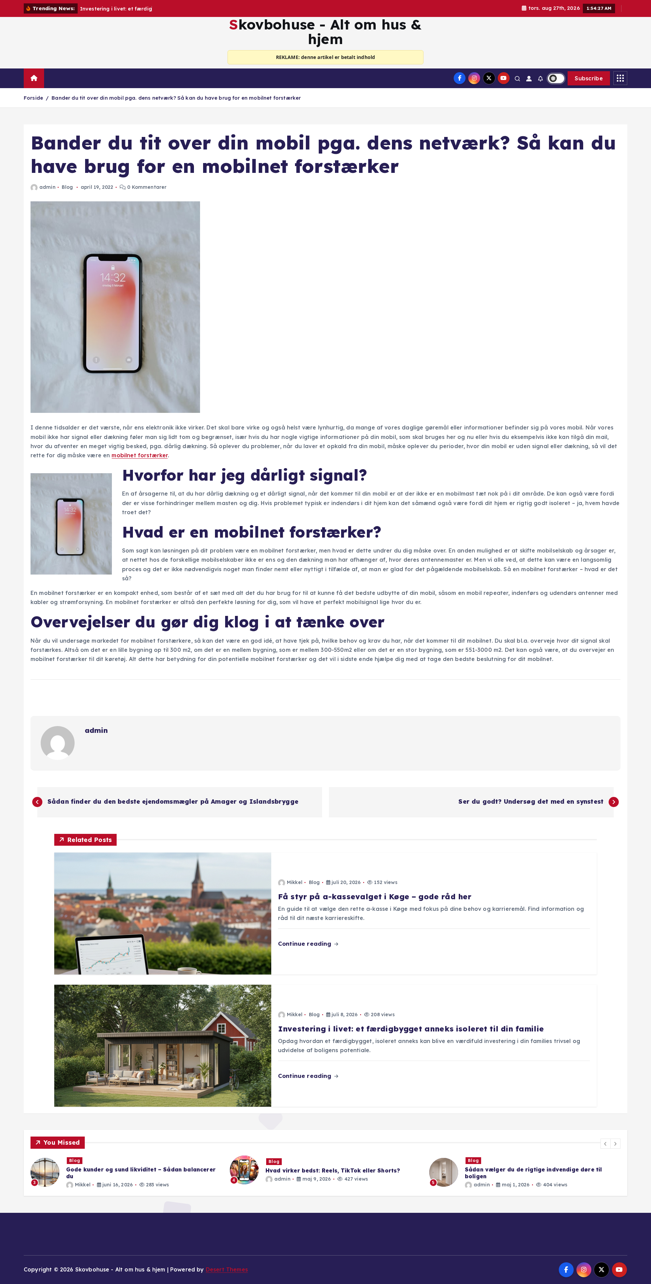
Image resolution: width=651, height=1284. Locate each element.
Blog (67, 187)
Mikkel (294, 882)
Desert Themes (227, 1269)
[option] (126, 1170)
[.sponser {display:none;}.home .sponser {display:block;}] (51, 75)
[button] (605, 1144)
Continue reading (305, 943)
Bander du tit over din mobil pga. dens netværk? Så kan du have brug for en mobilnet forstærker (176, 98)
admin (47, 187)
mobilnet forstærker (139, 455)
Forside (33, 98)
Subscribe (589, 78)
